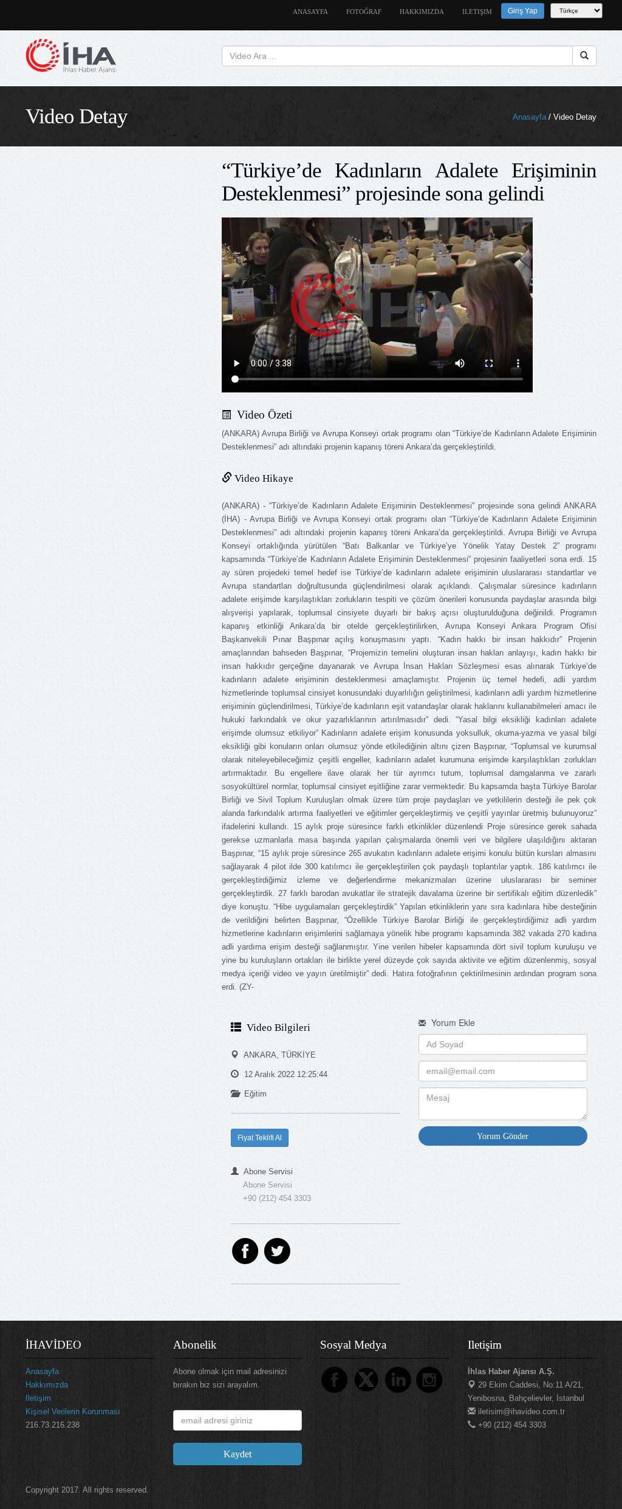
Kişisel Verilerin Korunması (73, 1411)
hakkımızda (422, 12)
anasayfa (310, 12)
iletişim (477, 12)
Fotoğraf (363, 12)
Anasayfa (529, 116)
